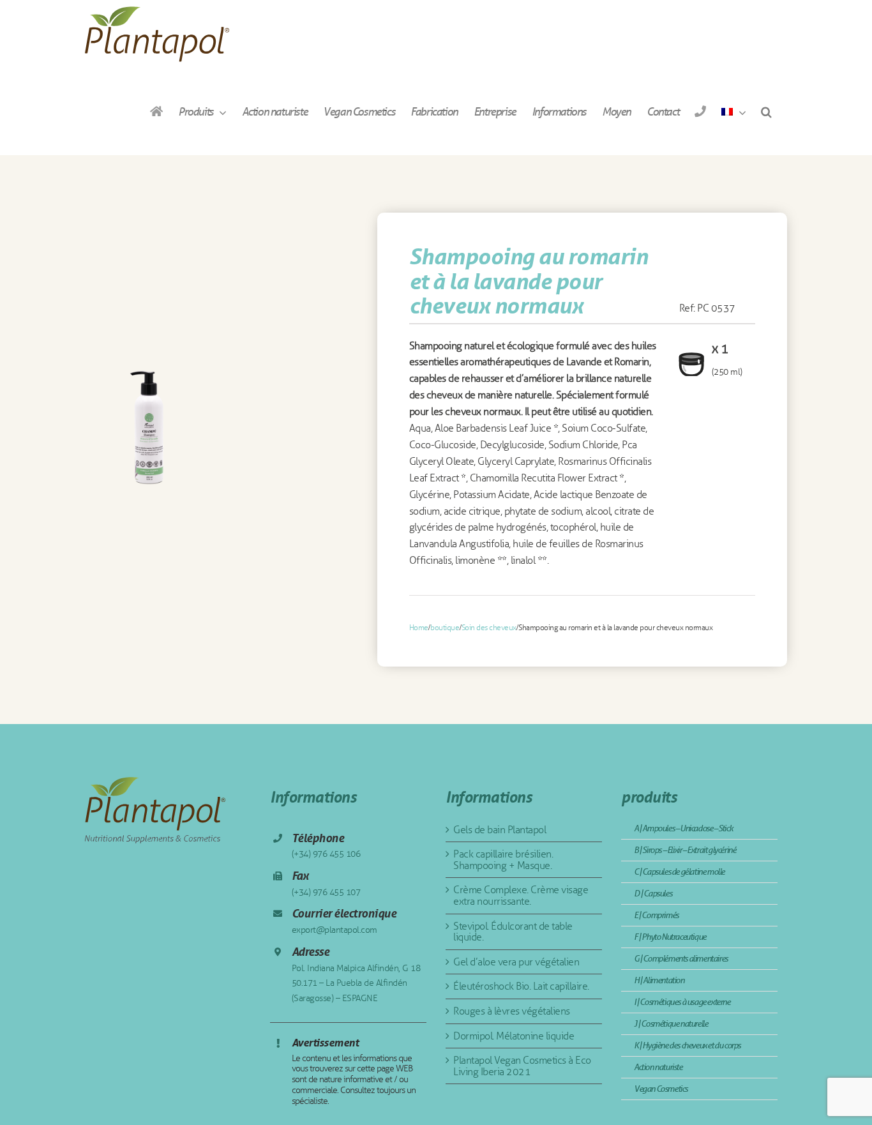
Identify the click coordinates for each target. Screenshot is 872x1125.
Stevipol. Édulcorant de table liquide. (513, 932)
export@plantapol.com (334, 930)
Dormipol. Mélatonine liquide (513, 1036)
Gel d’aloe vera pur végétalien (516, 962)
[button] (766, 111)
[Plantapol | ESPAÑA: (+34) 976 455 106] (700, 111)
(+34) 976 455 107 (326, 892)
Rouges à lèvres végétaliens (511, 1011)
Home (418, 627)
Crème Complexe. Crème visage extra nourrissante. (520, 895)
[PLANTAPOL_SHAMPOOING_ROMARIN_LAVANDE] (148, 430)
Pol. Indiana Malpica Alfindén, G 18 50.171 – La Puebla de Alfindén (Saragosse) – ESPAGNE (356, 983)
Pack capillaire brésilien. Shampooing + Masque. (503, 860)
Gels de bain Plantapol (499, 830)
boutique (444, 627)
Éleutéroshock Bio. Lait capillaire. (521, 986)
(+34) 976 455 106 (326, 854)
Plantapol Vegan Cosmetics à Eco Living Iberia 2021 (522, 1066)
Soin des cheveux (489, 627)
